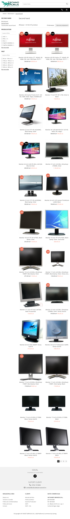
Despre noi (6, 497)
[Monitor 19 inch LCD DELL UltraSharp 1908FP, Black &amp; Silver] (30, 258)
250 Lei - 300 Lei (7, 67)
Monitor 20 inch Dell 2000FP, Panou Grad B (30, 345)
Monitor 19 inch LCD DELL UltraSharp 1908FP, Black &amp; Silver (30, 273)
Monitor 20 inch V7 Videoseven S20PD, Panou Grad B (57, 345)
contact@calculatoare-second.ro (36, 487)
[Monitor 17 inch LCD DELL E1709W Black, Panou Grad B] (30, 403)
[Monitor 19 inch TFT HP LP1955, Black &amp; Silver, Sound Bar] (57, 222)
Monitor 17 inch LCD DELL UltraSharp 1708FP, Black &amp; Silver (30, 383)
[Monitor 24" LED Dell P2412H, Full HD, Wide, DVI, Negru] (57, 116)
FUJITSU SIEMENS (7, 45)
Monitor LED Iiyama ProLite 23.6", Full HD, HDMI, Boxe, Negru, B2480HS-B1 (30, 96)
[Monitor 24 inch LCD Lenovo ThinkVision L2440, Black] (57, 185)
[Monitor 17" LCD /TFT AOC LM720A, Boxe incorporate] (30, 294)
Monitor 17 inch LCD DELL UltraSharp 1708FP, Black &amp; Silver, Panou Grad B (57, 273)
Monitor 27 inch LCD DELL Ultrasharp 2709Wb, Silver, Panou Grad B (57, 310)
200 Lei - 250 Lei (7, 65)
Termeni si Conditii (8, 499)
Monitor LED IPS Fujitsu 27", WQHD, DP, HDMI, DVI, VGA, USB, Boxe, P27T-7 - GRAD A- (57, 58)
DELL (4, 39)
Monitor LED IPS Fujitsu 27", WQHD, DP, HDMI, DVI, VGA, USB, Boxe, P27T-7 (31, 58)
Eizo (4, 41)
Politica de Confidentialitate (10, 502)
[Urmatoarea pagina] (66, 461)
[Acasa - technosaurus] (10, 4)
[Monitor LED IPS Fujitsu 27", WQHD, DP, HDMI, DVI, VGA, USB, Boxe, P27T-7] (30, 43)
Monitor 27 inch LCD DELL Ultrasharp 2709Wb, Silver (57, 165)
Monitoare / (11, 13)
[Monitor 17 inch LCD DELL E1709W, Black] (57, 403)
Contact (5, 506)
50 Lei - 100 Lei (7, 58)
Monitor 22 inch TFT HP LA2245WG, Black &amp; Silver (30, 130)
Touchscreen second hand (8, 25)
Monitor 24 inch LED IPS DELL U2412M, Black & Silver (30, 165)
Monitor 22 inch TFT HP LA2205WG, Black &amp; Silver (30, 201)
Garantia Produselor (30, 502)
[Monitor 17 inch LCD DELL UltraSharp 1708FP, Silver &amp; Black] (57, 367)
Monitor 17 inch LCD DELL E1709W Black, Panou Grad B (30, 418)
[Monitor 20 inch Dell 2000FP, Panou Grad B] (30, 331)
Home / (5, 13)
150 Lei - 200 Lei (7, 63)
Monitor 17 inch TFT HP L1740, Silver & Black (57, 96)
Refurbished (4, 21)
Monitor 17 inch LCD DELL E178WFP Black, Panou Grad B (30, 454)
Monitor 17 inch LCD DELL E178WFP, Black (57, 454)
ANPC (26, 504)
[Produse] (3, 10)
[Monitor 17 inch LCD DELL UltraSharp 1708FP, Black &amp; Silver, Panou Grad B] (57, 258)
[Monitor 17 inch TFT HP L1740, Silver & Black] (57, 79)
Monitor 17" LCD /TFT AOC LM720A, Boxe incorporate (30, 310)
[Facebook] (35, 476)
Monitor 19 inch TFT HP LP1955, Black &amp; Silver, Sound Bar (57, 238)
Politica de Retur (29, 499)
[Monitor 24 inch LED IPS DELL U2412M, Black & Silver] (30, 150)
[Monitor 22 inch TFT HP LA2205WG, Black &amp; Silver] (30, 186)
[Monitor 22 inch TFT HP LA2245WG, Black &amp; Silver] (30, 116)
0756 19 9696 (36, 485)
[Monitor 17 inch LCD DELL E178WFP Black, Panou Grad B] (30, 439)
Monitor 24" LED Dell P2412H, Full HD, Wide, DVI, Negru (56, 130)
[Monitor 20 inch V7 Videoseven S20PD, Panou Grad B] (57, 330)
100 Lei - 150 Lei (7, 61)
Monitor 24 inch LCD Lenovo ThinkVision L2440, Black (57, 201)
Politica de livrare (7, 504)
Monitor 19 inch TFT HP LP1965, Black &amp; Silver (30, 238)
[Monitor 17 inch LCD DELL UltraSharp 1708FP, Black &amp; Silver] (30, 367)
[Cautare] (67, 3)
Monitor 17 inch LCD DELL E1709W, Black (57, 418)
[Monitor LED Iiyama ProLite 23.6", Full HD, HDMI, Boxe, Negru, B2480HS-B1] (30, 79)
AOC (4, 36)
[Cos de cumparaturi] (67, 10)
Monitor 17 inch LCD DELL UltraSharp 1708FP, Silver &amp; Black (57, 383)
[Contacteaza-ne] (62, 10)
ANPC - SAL (28, 506)
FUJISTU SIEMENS (7, 43)
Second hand (4, 23)
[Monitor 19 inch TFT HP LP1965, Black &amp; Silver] (30, 222)
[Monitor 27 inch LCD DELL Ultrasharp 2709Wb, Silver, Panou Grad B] (57, 294)
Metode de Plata (29, 497)
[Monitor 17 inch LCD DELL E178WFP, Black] (57, 439)
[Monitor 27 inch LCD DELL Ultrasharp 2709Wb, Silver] (57, 150)
